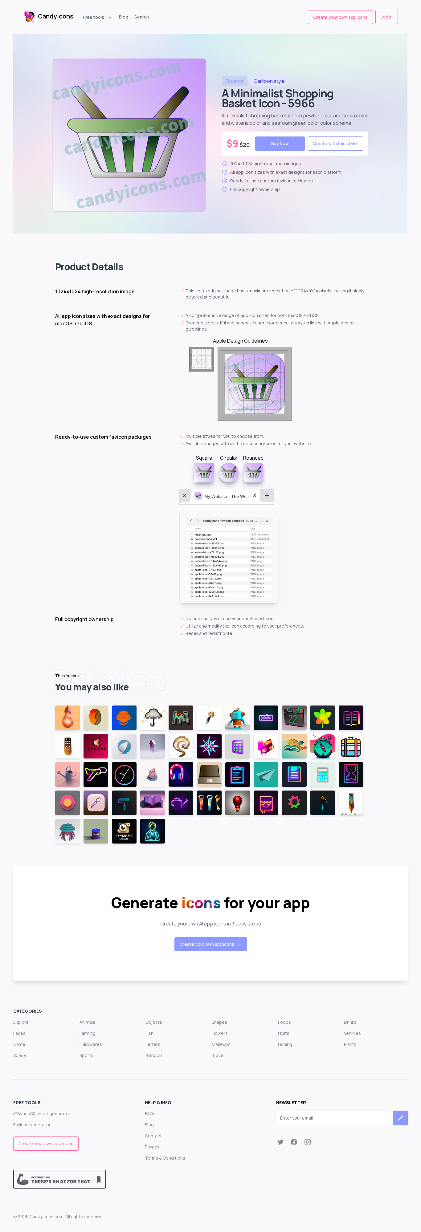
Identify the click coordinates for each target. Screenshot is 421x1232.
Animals (87, 1022)
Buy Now (280, 143)
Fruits (283, 1033)
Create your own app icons (340, 17)
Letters (152, 1044)
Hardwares (91, 1044)
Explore (21, 1022)
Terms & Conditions (165, 1158)
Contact (153, 1136)
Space (19, 1055)
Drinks (350, 1022)
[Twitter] (280, 1142)
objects (234, 81)
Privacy (152, 1147)
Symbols (154, 1055)
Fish (149, 1033)
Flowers (220, 1033)
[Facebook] (294, 1142)
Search (141, 17)
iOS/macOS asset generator (41, 1113)
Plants (350, 1044)
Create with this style (335, 143)
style (269, 81)
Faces (19, 1033)
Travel (218, 1055)
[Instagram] (307, 1142)
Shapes (219, 1022)
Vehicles (352, 1033)
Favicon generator (32, 1125)
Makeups (221, 1044)
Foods (284, 1022)
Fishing (285, 1044)
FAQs (150, 1113)
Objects (153, 1022)
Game (19, 1044)
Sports (86, 1055)
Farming (88, 1033)
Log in (387, 17)
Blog (123, 17)
